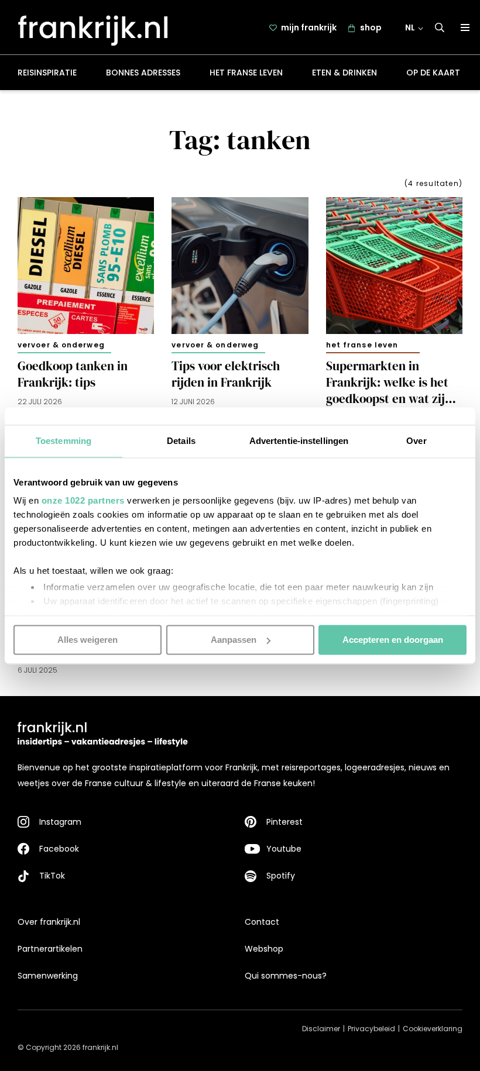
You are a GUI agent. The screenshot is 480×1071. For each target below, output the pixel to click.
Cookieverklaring (432, 1029)
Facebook (59, 849)
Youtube (283, 849)
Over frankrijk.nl (49, 922)
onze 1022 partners (83, 500)
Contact (262, 922)
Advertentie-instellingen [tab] (298, 441)
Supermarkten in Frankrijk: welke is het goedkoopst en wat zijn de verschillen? (389, 382)
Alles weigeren (87, 640)
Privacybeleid (371, 1029)
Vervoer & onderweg (61, 345)
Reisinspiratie (47, 72)
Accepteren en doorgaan (392, 640)
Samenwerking (48, 976)
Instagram (60, 822)
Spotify (280, 875)
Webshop (264, 949)
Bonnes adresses (143, 72)
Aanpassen (233, 640)
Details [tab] (181, 441)
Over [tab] (416, 441)
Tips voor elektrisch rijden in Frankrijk (226, 374)
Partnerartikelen (50, 949)
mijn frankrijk (309, 27)
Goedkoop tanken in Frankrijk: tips (73, 374)
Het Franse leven (246, 72)
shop (371, 27)
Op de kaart (433, 72)
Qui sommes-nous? (286, 976)
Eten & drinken (344, 72)
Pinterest (284, 822)
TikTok (52, 875)
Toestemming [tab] (63, 441)
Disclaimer (321, 1029)
